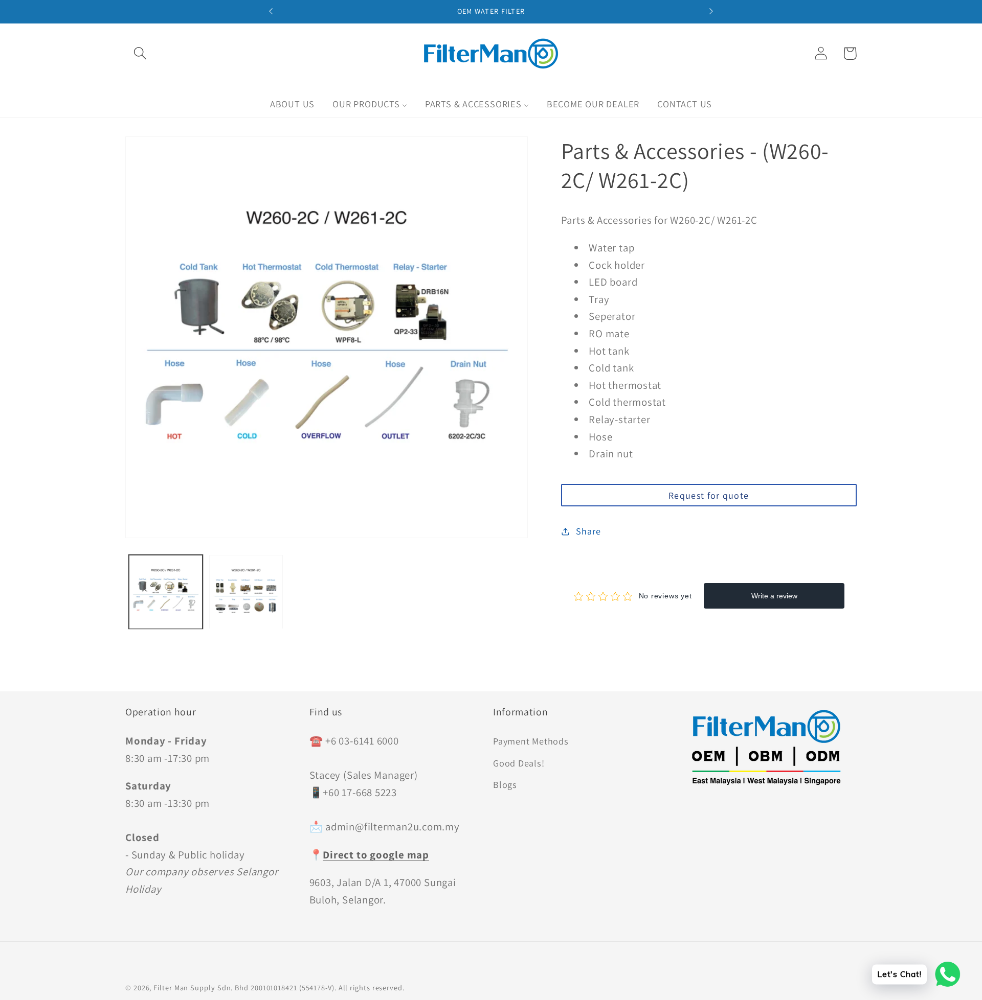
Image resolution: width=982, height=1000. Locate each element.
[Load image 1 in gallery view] (166, 592)
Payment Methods (531, 741)
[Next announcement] (711, 11)
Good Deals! (519, 763)
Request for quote (708, 495)
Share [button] (588, 531)
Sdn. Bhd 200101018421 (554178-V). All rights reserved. (311, 987)
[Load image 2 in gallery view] (246, 592)
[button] (139, 53)
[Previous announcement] (271, 11)
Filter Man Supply (184, 987)
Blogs (505, 784)
